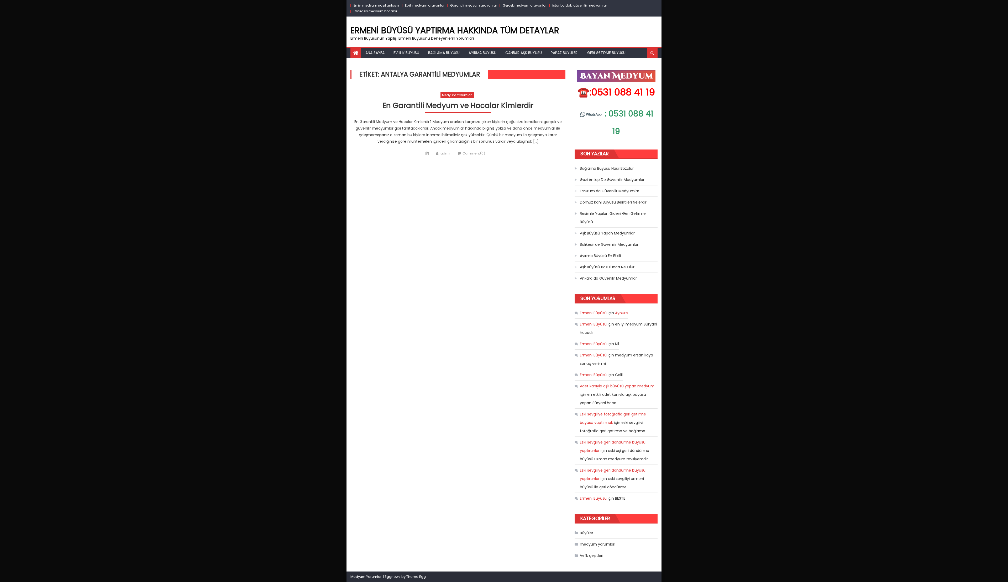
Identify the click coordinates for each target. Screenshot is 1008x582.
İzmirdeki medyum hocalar (375, 11)
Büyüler (586, 533)
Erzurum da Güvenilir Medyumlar (609, 191)
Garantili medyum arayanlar (473, 5)
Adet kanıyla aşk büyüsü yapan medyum (617, 386)
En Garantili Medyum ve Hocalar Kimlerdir (457, 106)
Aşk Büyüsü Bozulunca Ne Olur (607, 267)
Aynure (621, 313)
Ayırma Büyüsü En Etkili (600, 255)
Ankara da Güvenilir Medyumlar (608, 278)
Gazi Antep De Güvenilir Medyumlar (612, 179)
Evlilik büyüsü (406, 52)
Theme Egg (416, 576)
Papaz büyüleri (564, 52)
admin (446, 153)
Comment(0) (474, 153)
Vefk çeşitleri (591, 555)
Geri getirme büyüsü (606, 52)
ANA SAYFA (375, 52)
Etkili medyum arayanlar (424, 5)
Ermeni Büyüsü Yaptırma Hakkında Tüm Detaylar (454, 30)
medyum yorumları (457, 95)
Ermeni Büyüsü (593, 313)
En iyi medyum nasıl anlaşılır (376, 5)
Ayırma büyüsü (482, 52)
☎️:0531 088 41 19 (616, 92)
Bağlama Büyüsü (444, 52)
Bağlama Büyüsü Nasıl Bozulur (607, 168)
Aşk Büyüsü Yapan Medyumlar (607, 233)
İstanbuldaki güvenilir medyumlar (579, 5)
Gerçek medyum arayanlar (525, 5)
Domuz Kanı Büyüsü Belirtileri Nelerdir (613, 202)
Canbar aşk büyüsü (523, 52)
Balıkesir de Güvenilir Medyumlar (609, 244)
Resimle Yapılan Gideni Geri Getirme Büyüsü (613, 218)
